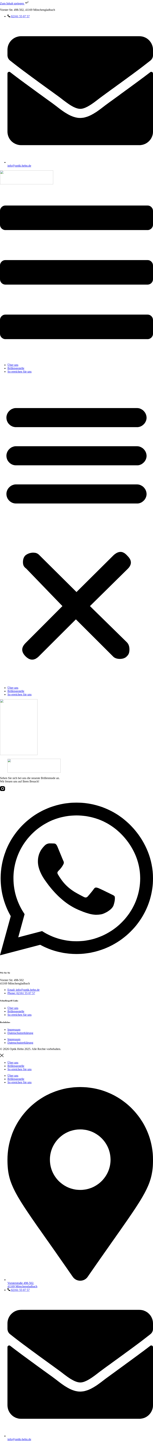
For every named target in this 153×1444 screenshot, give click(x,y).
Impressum (13, 1029)
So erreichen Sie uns (19, 371)
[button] (76, 529)
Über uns (12, 364)
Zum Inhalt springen (12, 3)
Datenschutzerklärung (20, 1033)
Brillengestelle (15, 368)
